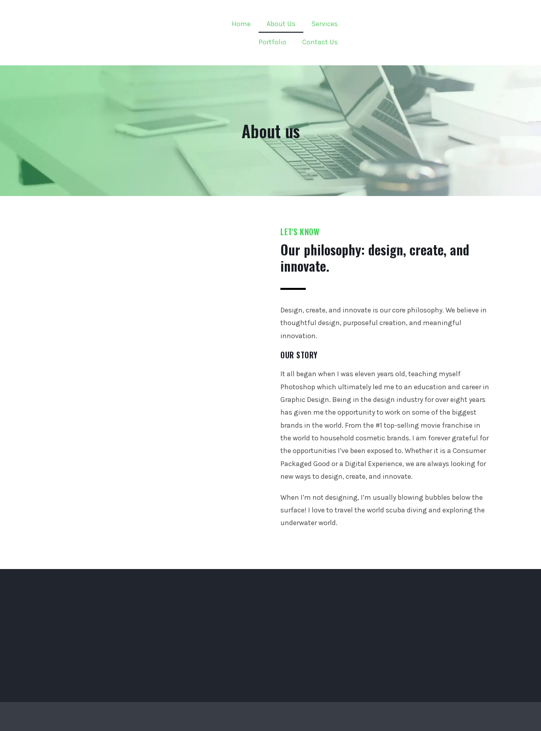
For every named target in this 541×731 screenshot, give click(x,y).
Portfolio (272, 42)
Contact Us (320, 42)
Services (324, 23)
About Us (281, 23)
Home (241, 23)
